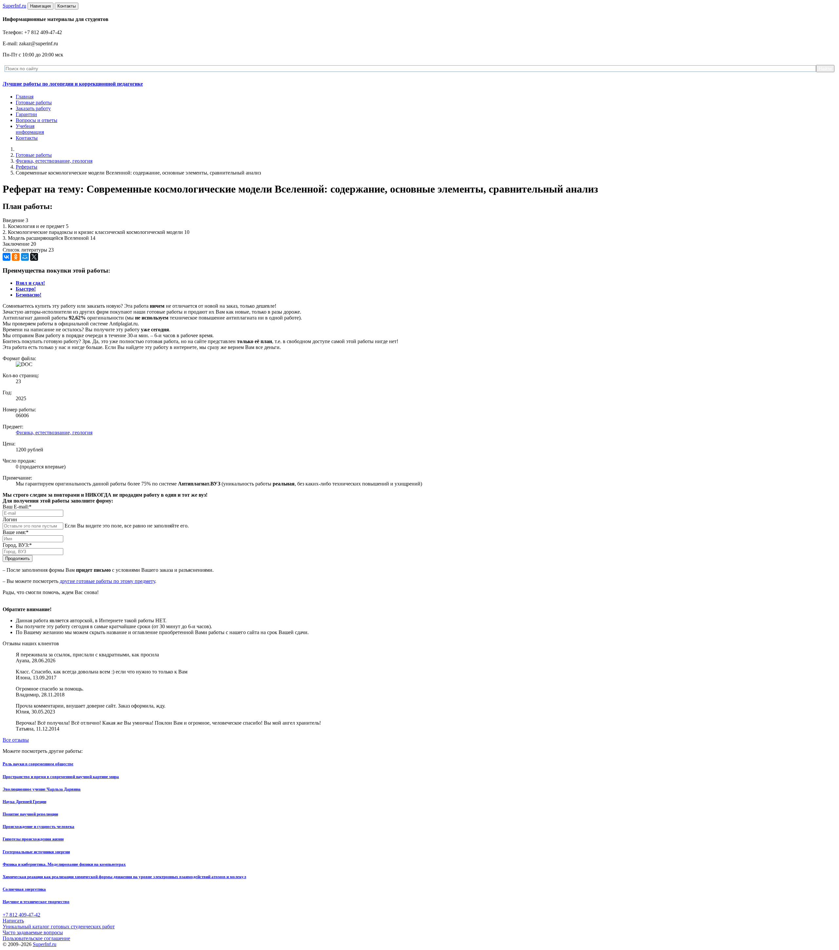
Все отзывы (16, 740)
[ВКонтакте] (6, 257)
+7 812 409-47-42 (21, 915)
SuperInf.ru (44, 944)
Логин (10, 519)
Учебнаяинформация (30, 129)
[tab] (30, 283)
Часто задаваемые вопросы (33, 932)
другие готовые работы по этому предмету (107, 581)
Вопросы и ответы (36, 120)
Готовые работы (34, 102)
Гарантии (26, 114)
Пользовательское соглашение (36, 938)
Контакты (27, 138)
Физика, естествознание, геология (54, 161)
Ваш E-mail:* (17, 506)
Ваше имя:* (16, 532)
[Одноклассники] (16, 257)
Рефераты (26, 167)
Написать (13, 920)
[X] (34, 257)
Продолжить (17, 558)
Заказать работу (33, 108)
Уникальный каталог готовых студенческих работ (59, 926)
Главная (24, 96)
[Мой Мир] (25, 257)
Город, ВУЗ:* (17, 545)
